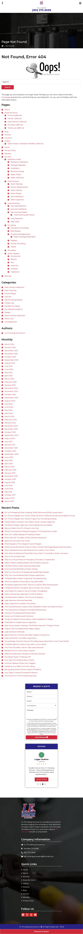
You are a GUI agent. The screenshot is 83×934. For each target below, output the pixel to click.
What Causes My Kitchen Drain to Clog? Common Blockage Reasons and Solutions (38, 547)
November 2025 (11, 354)
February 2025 (11, 382)
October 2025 (10, 357)
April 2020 (9, 464)
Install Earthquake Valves (24, 215)
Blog (6, 132)
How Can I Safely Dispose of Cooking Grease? (23, 534)
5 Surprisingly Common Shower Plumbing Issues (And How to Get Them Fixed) (37, 641)
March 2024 (9, 416)
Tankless (14, 269)
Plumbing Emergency (14, 309)
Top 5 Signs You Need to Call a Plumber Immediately (26, 591)
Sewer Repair (16, 193)
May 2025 (8, 373)
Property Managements (20, 234)
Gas (12, 262)
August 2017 (10, 498)
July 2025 (8, 366)
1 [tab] (37, 784)
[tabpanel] (41, 766)
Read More (41, 779)
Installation (15, 168)
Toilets (13, 247)
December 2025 (11, 351)
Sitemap (8, 276)
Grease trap (9, 303)
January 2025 (10, 385)
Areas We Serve (11, 113)
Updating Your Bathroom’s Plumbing (20, 666)
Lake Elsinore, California (17, 122)
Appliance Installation (19, 162)
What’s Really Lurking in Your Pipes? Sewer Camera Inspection (30, 522)
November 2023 (11, 429)
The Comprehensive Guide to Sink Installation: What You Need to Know (34, 607)
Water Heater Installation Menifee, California (25, 144)
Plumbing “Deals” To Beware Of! (18, 657)
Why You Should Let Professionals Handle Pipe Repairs (27, 572)
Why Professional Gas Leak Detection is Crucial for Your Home (30, 550)
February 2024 (11, 420)
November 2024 (11, 391)
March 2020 (9, 467)
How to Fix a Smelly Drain (15, 556)
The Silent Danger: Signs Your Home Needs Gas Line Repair (28, 525)
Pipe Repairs (16, 231)
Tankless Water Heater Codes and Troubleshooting (25, 578)
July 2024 (9, 404)
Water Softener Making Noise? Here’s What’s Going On (27, 563)
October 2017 (10, 495)
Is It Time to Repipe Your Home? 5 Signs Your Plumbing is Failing (30, 519)
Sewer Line (9, 319)
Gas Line (8, 297)
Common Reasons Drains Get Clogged (20, 663)
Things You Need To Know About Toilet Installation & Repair (29, 619)
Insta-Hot (14, 266)
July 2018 (8, 486)
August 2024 (10, 401)
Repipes (14, 240)
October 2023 (10, 432)
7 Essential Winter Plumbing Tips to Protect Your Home (27, 588)
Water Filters (16, 175)
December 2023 (11, 426)
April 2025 (9, 376)
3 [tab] (42, 784)
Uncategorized (11, 322)
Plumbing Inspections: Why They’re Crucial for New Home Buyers (31, 585)
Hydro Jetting (16, 190)
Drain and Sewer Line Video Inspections (20, 638)
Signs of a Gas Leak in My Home (17, 541)
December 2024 (11, 388)
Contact (8, 135)
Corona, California (15, 115)
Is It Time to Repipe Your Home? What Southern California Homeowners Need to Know (40, 516)
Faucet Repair (10, 294)
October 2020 (10, 451)
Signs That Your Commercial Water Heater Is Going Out (27, 635)
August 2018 (10, 482)
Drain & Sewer (13, 181)
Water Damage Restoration (25, 237)
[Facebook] (23, 915)
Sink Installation (17, 196)
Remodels (12, 250)
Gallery (7, 141)
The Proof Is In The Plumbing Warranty (21, 676)
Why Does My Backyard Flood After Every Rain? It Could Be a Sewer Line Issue (36, 553)
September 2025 (11, 360)
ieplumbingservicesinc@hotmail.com (39, 856)
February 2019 (10, 470)
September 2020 (12, 454)
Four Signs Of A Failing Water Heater (19, 660)
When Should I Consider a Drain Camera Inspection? (26, 538)
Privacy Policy (10, 150)
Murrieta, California (15, 125)
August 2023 (10, 438)
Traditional (15, 272)
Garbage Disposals (18, 165)
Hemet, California (14, 119)
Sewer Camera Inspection (15, 315)
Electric (14, 259)
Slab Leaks (15, 222)
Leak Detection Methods (14, 632)
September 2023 (11, 435)
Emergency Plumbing (20, 228)
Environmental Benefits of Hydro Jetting (21, 569)
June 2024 (9, 407)
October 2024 (10, 394)
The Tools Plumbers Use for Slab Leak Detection (24, 647)
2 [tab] (40, 784)
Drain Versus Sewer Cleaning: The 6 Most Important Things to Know (32, 626)
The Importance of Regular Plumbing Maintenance (26, 610)
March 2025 (9, 379)
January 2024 (10, 423)
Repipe (7, 312)
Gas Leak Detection (18, 206)
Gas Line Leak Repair (19, 212)
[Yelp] (31, 915)
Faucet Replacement (19, 187)
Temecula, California (16, 128)
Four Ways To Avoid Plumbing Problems (21, 673)
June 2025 (9, 369)
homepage (6, 97)
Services (8, 157)
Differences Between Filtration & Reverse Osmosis (25, 654)
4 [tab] (45, 784)
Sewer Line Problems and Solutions (19, 616)
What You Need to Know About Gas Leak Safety (24, 582)
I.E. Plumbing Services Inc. (15, 333)
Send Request (40, 737)
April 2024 (9, 413)
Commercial (15, 256)
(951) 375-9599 (41, 10)
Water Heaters (13, 254)
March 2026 (9, 344)
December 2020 (11, 448)
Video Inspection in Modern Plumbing (20, 604)
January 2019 (10, 473)
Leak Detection (14, 203)
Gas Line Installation (19, 209)
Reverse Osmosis (17, 171)
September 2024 (11, 398)
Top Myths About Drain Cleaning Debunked (22, 566)
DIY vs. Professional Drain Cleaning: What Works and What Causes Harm (34, 512)
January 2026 (10, 347)
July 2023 (9, 442)
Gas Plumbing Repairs (13, 300)
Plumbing (12, 225)
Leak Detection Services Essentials (18, 600)
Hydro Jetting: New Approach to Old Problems (24, 594)
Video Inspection (17, 200)
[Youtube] (35, 915)
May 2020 (9, 460)
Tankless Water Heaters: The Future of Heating (24, 597)
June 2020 (9, 457)
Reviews (8, 154)
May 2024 (8, 410)
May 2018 (8, 492)
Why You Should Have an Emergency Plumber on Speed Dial (30, 560)
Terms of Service (45, 721)
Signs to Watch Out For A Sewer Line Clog (22, 528)
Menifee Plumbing (12, 306)
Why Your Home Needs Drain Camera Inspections (24, 575)
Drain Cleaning (16, 184)
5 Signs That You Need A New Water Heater (22, 629)
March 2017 (9, 501)
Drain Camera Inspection (14, 287)
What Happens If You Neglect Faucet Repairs (23, 544)
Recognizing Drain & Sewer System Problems (23, 669)
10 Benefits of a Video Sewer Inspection (20, 622)
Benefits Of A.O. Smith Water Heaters (20, 651)
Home (7, 147)
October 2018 (10, 479)
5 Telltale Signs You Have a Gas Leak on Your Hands (25, 644)
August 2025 (10, 363)
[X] (27, 915)
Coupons (8, 138)
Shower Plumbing (18, 244)
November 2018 (11, 476)
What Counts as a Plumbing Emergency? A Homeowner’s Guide (31, 531)
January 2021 (10, 445)
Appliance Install (14, 159)
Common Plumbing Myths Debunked (20, 613)
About (7, 110)
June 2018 (9, 489)
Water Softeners (17, 178)
